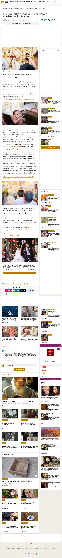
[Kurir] (8, 548)
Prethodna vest (9, 269)
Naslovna (5, 8)
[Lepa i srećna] (31, 548)
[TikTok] (50, 50)
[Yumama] (46, 548)
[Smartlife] (37, 548)
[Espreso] (18, 548)
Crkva (8, 283)
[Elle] (23, 548)
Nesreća (26, 283)
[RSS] (54, 50)
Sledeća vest (31, 269)
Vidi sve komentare (20, 369)
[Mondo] (14, 548)
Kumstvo (4, 281)
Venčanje (18, 281)
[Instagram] (47, 50)
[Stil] (2, 1)
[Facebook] (43, 50)
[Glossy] (27, 548)
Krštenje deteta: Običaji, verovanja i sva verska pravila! (19, 99)
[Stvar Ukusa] (53, 548)
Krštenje (23, 281)
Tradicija (29, 281)
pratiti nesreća (16, 146)
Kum (9, 281)
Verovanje (13, 283)
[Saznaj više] (59, 383)
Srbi (33, 281)
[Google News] (58, 50)
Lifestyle (10, 8)
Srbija (3, 283)
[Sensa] (41, 548)
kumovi (12, 281)
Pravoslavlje (20, 283)
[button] (38, 20)
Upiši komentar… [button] (9, 365)
